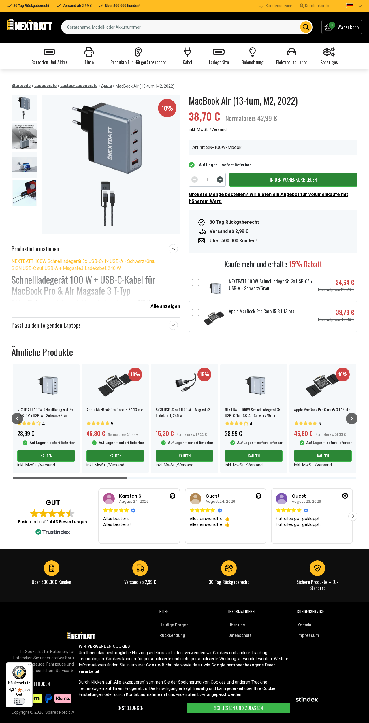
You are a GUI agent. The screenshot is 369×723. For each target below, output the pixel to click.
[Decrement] (194, 179)
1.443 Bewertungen (67, 522)
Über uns (236, 625)
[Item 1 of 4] (111, 164)
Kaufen (46, 456)
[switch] (19, 701)
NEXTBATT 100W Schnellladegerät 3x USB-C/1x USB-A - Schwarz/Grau (83, 261)
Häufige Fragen (174, 625)
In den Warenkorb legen (293, 179)
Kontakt (304, 625)
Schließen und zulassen (238, 708)
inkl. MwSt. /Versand (208, 129)
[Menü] (29, 665)
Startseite (21, 85)
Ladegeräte (45, 85)
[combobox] (187, 27)
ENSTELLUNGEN (130, 708)
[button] (349, 6)
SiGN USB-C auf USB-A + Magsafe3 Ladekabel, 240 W (66, 268)
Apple (106, 85)
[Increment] (219, 179)
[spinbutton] (207, 179)
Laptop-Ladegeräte (78, 85)
